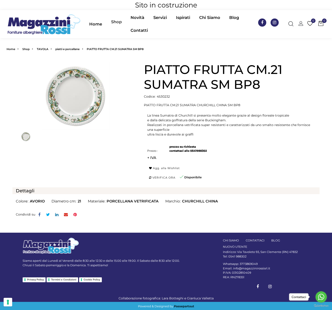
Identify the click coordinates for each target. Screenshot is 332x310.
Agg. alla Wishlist (166, 168)
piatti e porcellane (67, 49)
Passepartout (184, 306)
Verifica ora (163, 177)
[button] (76, 96)
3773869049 (249, 264)
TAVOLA (42, 49)
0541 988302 (237, 256)
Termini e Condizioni (63, 279)
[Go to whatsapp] (321, 297)
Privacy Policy (35, 279)
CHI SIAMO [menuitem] (231, 240)
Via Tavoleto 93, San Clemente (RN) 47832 (267, 252)
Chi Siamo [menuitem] (209, 17)
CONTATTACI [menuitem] (255, 240)
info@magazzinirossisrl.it (251, 268)
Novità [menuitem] (137, 17)
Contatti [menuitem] (139, 30)
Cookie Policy (92, 279)
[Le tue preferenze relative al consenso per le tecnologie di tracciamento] (8, 302)
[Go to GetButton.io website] (321, 305)
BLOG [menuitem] (275, 240)
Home (11, 49)
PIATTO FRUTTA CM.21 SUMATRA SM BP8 (115, 49)
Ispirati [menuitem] (183, 17)
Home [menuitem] (95, 24)
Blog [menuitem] (234, 17)
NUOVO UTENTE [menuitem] (235, 246)
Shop (116, 21)
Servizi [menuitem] (160, 17)
